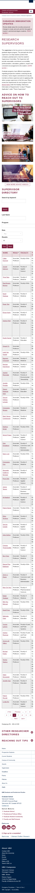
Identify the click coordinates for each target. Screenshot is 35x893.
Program (5, 222)
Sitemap (14, 836)
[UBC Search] (31, 2)
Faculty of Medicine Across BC (11, 881)
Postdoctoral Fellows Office (12, 814)
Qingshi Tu (6, 346)
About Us (4, 783)
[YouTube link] (13, 827)
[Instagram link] (4, 827)
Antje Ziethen (7, 535)
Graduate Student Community (13, 816)
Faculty (24, 252)
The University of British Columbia (13, 3)
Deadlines (5, 772)
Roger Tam (6, 304)
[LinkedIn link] (8, 827)
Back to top (5, 836)
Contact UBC (6, 851)
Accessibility (15, 889)
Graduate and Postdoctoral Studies (17, 793)
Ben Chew (6, 556)
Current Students (7, 756)
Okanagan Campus (8, 872)
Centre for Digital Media (9, 879)
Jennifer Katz (7, 681)
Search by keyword (9, 197)
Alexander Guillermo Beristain (6, 473)
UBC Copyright (6, 889)
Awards (4, 764)
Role (3, 230)
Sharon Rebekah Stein (5, 391)
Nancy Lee (6, 454)
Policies (4, 779)
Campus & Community (8, 760)
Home (4, 748)
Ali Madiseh (6, 497)
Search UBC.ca (6, 863)
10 (31, 715)
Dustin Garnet (7, 338)
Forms (4, 775)
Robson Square (6, 877)
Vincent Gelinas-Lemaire (5, 400)
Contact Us (5, 805)
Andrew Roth (7, 321)
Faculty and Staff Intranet (12, 819)
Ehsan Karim (7, 312)
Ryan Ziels (6, 478)
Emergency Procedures (8, 887)
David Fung (6, 610)
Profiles (20, 836)
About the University (8, 853)
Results (4, 237)
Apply (3, 787)
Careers (4, 859)
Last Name (6, 215)
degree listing (6, 84)
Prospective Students (15, 15)
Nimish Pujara (7, 435)
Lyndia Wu (6, 702)
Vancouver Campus (8, 870)
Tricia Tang (6, 277)
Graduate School (6, 15)
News (3, 855)
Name (5, 252)
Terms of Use (20, 887)
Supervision (5, 768)
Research (26, 836)
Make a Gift (5, 861)
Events (4, 857)
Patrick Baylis (7, 508)
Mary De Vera (7, 587)
